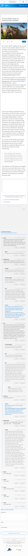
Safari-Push (20, 546)
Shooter (9, 206)
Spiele (14, 206)
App (23, 2)
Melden (16, 247)
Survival (18, 206)
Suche (20, 2)
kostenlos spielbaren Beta (9, 74)
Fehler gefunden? (7, 201)
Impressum (10, 546)
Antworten (22, 247)
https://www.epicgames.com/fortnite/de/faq (15, 408)
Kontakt (26, 2)
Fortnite (15, 46)
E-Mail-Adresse (4, 527)
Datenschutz (16, 546)
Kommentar (3, 512)
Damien (6, 305)
